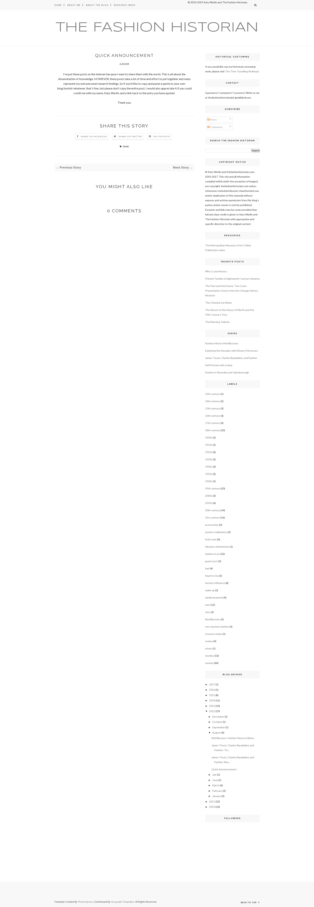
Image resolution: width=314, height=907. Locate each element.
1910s (208, 444)
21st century (212, 517)
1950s (208, 473)
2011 (212, 801)
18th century (212, 430)
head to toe (211, 575)
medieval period (214, 597)
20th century (212, 510)
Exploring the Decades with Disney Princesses (231, 350)
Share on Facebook (94, 136)
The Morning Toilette (217, 321)
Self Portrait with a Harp (218, 365)
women (209, 662)
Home (58, 5)
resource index (213, 633)
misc (207, 612)
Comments (216, 127)
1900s (208, 437)
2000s (208, 495)
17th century (212, 423)
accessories (212, 524)
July (214, 774)
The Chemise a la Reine (218, 302)
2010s (208, 502)
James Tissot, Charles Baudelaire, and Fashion (231, 357)
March (215, 785)
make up (210, 590)
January (216, 796)
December (218, 716)
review (209, 641)
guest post (211, 561)
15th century (212, 408)
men (207, 604)
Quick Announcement (224, 769)
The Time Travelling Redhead (242, 71)
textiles (209, 655)
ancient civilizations (216, 532)
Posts (213, 119)
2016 (212, 689)
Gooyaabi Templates (122, 901)
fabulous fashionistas (217, 546)
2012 (212, 711)
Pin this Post (161, 136)
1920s (208, 452)
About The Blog (97, 5)
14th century (212, 401)
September (218, 727)
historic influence (215, 582)
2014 (212, 700)
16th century (212, 415)
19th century (212, 488)
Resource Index (124, 5)
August (216, 732)
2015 (212, 695)
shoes (208, 648)
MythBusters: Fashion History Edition (233, 738)
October (217, 721)
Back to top (249, 902)
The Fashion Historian (157, 27)
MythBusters (212, 619)
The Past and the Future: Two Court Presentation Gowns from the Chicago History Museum (231, 290)
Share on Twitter (130, 136)
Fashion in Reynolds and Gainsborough (227, 372)
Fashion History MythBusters (221, 343)
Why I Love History (216, 271)
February (217, 790)
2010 (212, 806)
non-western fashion (217, 626)
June (215, 780)
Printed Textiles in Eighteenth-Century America (232, 278)
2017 (212, 684)
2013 (212, 705)
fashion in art (212, 553)
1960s (208, 481)
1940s (208, 466)
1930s (208, 459)
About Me (73, 5)
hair (207, 568)
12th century (212, 393)
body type (211, 539)
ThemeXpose (85, 901)
